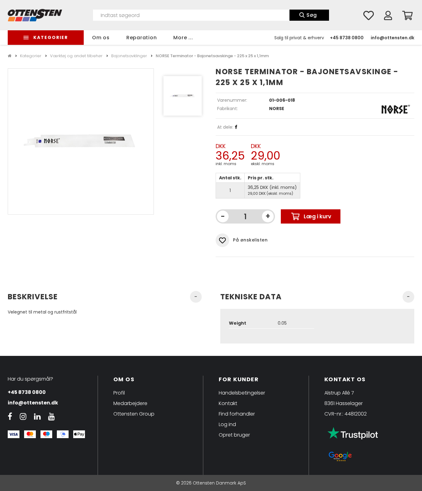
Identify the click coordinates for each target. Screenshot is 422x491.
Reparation (141, 37)
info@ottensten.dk (392, 38)
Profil (119, 392)
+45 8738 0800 (347, 38)
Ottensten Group (133, 413)
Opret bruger (234, 434)
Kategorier (50, 37)
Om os (101, 37)
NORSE (276, 108)
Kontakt (228, 403)
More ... (183, 37)
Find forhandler (237, 413)
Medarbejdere (130, 403)
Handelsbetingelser (242, 392)
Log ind (227, 424)
